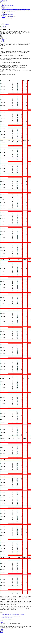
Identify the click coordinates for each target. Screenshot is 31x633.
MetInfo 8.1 (5, 628)
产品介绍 (3, 39)
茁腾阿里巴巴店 (2, 622)
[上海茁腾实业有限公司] (15, 0)
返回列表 (1, 611)
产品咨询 (1, 34)
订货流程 (3, 41)
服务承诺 (3, 40)
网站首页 (3, 3)
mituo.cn (11, 628)
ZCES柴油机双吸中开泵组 (5, 24)
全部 (2, 5)
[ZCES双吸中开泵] (5, 617)
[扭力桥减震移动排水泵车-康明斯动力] (7, 614)
